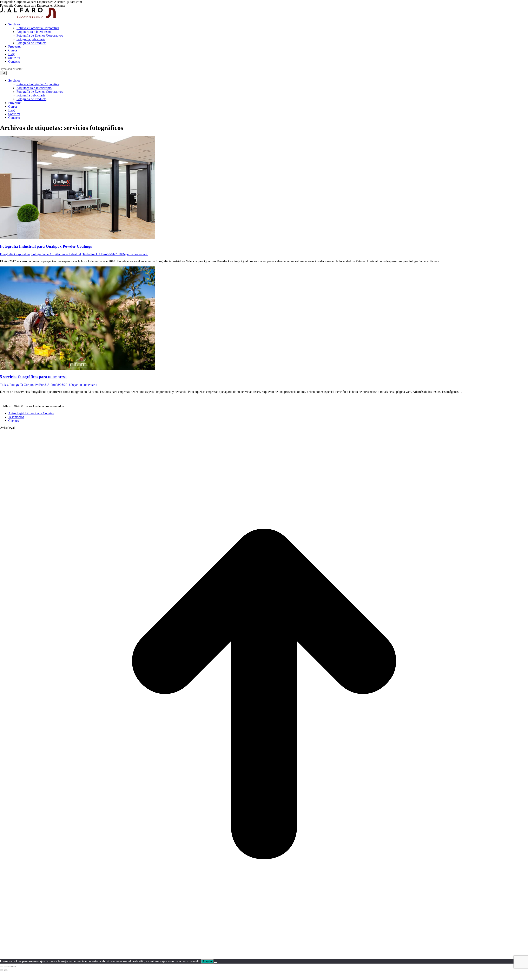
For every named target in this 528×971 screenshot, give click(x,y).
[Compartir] (5, 966)
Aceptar (207, 961)
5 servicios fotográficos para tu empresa (33, 376)
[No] (215, 962)
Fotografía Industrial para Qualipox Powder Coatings (46, 246)
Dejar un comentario (135, 254)
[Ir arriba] (264, 957)
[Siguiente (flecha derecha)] (5, 970)
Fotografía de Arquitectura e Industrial (56, 254)
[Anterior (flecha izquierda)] (1, 970)
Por (98, 254)
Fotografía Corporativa (15, 254)
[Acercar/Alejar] (14, 966)
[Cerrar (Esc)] (1, 966)
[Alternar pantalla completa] (10, 966)
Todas (86, 254)
